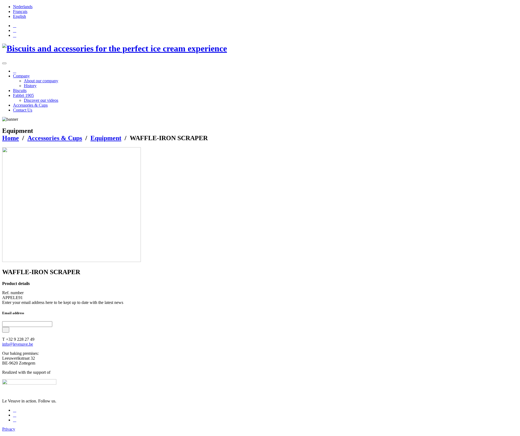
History (30, 85)
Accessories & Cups (30, 105)
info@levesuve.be (17, 344)
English (19, 16)
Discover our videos (41, 100)
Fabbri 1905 (23, 95)
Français (20, 11)
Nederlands (22, 6)
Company (21, 76)
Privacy (8, 429)
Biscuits (20, 90)
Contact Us (22, 110)
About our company (41, 80)
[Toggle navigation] (4, 63)
